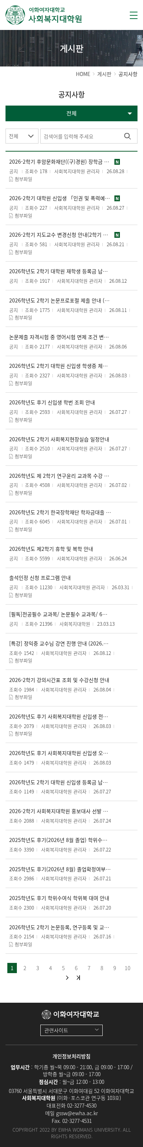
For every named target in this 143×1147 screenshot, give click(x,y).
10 (128, 967)
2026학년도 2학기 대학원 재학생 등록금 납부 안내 (60, 271)
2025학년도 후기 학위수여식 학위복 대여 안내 (59, 898)
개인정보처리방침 (71, 1056)
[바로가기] (44, 14)
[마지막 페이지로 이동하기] (78, 977)
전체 (13, 136)
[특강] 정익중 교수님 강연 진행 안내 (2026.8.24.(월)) (60, 643)
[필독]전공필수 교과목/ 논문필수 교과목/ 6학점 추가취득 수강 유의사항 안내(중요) (60, 614)
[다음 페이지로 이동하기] (67, 977)
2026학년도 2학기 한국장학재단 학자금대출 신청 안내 (60, 512)
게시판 (104, 73)
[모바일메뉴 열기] (134, 15)
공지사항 (128, 73)
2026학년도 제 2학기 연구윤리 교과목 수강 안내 (60, 475)
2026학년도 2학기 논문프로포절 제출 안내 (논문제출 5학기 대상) (60, 300)
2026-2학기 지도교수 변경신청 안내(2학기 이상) (60, 234)
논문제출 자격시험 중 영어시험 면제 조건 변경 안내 (60, 337)
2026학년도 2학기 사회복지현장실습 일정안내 (59, 439)
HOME (83, 73)
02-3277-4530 (81, 1105)
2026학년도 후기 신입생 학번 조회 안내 (52, 402)
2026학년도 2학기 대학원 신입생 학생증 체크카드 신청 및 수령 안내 (60, 365)
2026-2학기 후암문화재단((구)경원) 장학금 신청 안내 (60, 161)
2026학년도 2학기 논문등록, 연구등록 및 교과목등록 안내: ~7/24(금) (60, 927)
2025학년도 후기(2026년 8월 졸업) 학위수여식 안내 (60, 840)
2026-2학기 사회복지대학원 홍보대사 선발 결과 (60, 811)
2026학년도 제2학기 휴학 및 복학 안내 (51, 548)
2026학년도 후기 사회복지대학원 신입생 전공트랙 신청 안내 (60, 716)
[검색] (127, 136)
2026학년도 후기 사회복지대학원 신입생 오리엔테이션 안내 (60, 753)
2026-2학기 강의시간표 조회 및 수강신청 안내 (59, 680)
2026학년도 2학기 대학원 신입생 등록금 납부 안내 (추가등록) (60, 782)
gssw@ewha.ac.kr (77, 1113)
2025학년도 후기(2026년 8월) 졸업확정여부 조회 (60, 869)
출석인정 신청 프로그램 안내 (40, 577)
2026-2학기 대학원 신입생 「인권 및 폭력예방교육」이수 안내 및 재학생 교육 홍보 (60, 198)
